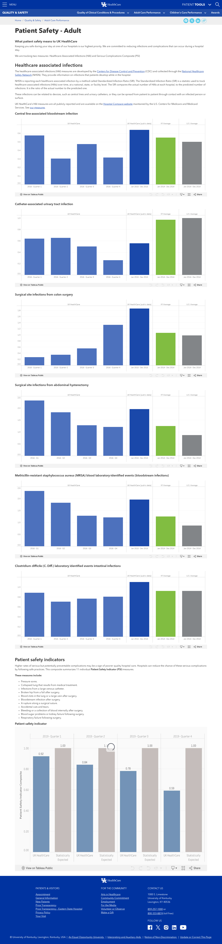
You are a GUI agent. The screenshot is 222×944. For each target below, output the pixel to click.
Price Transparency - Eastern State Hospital (59, 909)
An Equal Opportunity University (87, 937)
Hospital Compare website (118, 104)
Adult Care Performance (147, 13)
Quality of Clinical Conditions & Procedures (101, 13)
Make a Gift (107, 913)
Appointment (43, 894)
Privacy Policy (43, 913)
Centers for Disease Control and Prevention (121, 71)
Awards (215, 13)
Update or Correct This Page (195, 937)
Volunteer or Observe (113, 909)
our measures (37, 108)
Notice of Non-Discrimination (161, 937)
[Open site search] (217, 4)
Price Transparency (46, 905)
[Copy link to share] (204, 20)
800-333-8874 (155, 913)
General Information (47, 898)
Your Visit (41, 916)
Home (18, 20)
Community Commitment (115, 898)
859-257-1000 (155, 909)
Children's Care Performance (186, 13)
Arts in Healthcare (111, 894)
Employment (108, 902)
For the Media (108, 905)
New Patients (43, 902)
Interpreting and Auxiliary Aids (125, 937)
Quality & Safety (33, 20)
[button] (9, 4)
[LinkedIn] (174, 928)
